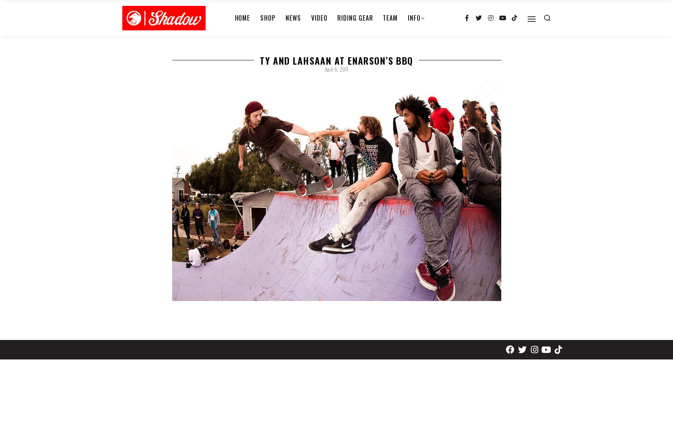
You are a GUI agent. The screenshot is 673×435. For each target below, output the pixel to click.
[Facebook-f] (467, 18)
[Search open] (547, 17)
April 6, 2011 (336, 69)
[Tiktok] (514, 18)
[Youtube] (503, 18)
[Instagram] (491, 18)
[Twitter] (479, 18)
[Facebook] (510, 350)
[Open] (531, 19)
